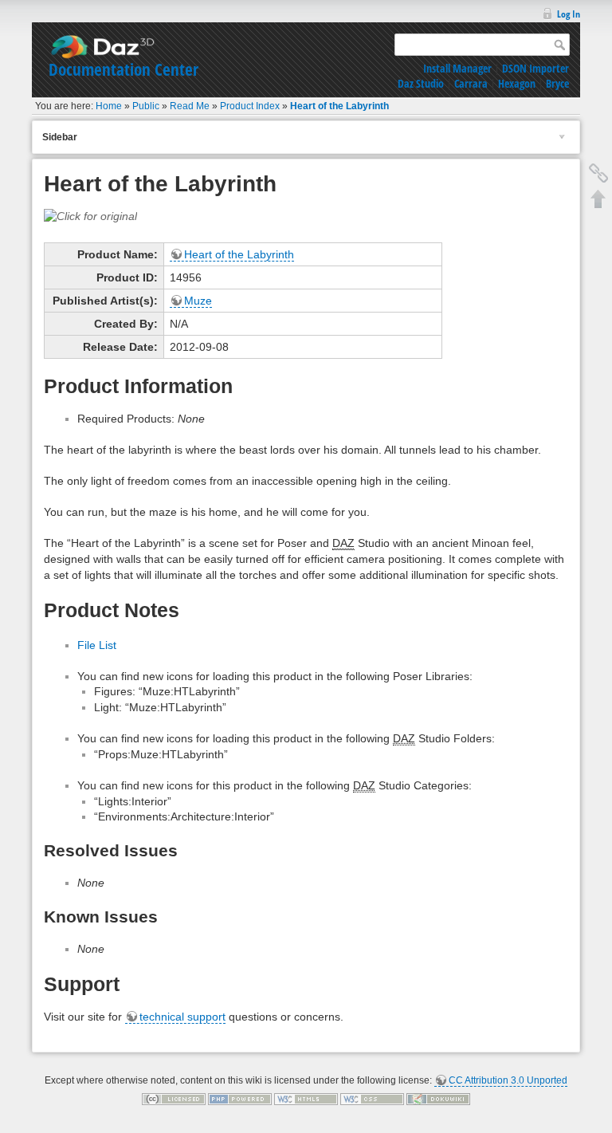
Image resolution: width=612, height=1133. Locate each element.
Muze (198, 300)
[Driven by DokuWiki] (438, 1098)
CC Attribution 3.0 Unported (508, 1080)
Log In (568, 14)
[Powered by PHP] (240, 1098)
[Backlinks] (598, 173)
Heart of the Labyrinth (339, 106)
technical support (182, 1016)
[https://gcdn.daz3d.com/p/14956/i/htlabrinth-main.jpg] (90, 216)
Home (109, 106)
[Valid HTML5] (306, 1098)
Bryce (557, 83)
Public (145, 106)
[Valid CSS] (372, 1098)
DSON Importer (535, 68)
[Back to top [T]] (598, 198)
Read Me (190, 106)
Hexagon (517, 83)
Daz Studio (421, 83)
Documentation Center (123, 69)
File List (96, 645)
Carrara (471, 83)
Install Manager (457, 68)
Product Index (250, 106)
